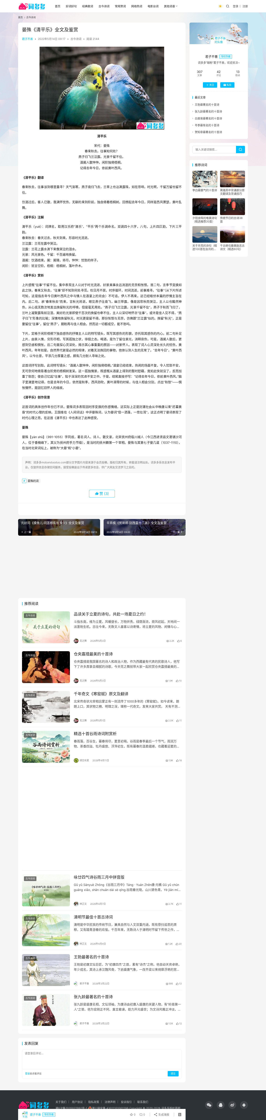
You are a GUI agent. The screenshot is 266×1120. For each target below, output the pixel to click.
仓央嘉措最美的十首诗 (93, 654)
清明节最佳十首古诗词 (93, 917)
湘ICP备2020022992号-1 (71, 1108)
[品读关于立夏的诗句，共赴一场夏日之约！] (46, 627)
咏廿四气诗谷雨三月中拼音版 (99, 877)
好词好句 (71, 6)
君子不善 (27, 38)
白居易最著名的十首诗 (208, 118)
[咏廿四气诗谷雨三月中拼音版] (46, 890)
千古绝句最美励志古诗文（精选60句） (232, 247)
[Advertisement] (102, 567)
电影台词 (153, 6)
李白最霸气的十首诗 (204, 190)
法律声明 (110, 1101)
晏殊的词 (33, 480)
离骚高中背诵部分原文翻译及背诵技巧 (232, 191)
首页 (57, 6)
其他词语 (169, 6)
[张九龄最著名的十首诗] (46, 1010)
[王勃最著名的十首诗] (46, 970)
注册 (245, 6)
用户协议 (77, 1101)
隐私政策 (93, 1101)
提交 (173, 1073)
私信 (229, 84)
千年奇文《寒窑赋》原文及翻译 (101, 694)
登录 (235, 6)
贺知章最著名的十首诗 (208, 132)
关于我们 (60, 1101)
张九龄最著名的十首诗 (93, 997)
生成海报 (163, 1114)
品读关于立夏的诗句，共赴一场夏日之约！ (111, 614)
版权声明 (174, 1108)
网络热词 (136, 6)
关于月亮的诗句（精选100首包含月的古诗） (204, 247)
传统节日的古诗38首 (231, 219)
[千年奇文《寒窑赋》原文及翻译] (46, 707)
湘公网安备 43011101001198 (110, 1108)
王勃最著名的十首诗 (91, 957)
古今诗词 (104, 6)
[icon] (209, 1105)
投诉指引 (126, 1101)
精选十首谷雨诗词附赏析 (95, 734)
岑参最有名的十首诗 (207, 125)
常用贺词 (120, 6)
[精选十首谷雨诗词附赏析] (46, 747)
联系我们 (142, 1101)
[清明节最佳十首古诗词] (46, 930)
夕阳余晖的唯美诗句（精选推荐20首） (204, 219)
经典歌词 (87, 6)
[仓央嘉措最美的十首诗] (46, 667)
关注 (211, 84)
